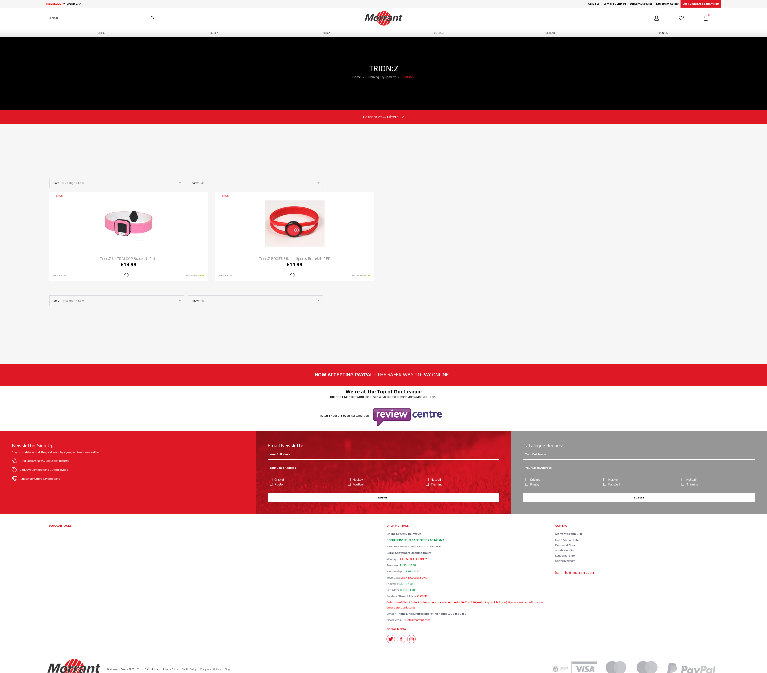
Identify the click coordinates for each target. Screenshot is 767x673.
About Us (593, 3)
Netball (436, 479)
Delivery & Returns (641, 3)
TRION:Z (409, 77)
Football (358, 484)
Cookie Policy (189, 669)
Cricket (279, 479)
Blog (227, 669)
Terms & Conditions (148, 669)
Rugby (278, 484)
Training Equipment (381, 77)
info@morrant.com (418, 619)
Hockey (358, 479)
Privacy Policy (170, 669)
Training (436, 484)
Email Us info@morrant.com (701, 3)
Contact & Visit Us (614, 3)
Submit (383, 497)
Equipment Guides (667, 3)
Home (356, 77)
